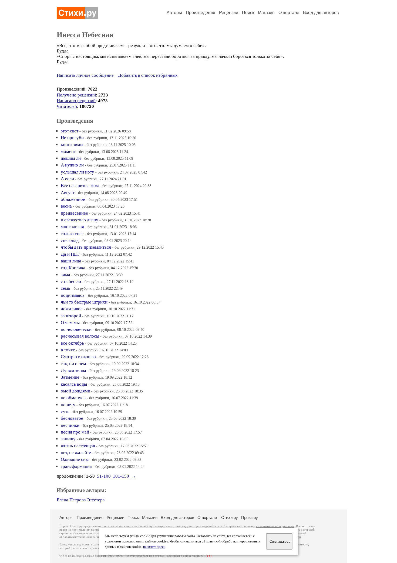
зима (65, 274)
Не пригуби (72, 137)
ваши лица (71, 261)
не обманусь (73, 397)
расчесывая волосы (80, 336)
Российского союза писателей (185, 555)
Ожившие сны (75, 459)
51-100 (104, 476)
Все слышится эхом (80, 185)
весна (66, 206)
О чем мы (70, 322)
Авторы (174, 12)
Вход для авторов (321, 12)
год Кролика (73, 267)
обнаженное (73, 199)
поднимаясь (73, 295)
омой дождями (75, 391)
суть (65, 411)
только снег (72, 233)
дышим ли (71, 158)
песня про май (75, 432)
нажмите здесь (154, 547)
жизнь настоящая (78, 445)
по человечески (76, 329)
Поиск (248, 12)
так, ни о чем (73, 363)
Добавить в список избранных (148, 75)
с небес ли (71, 281)
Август (68, 192)
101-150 (121, 476)
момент (68, 151)
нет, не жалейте (76, 452)
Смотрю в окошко (78, 356)
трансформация (76, 466)
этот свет (69, 131)
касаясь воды (74, 384)
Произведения (200, 12)
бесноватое (72, 418)
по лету (68, 404)
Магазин (266, 12)
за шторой (71, 315)
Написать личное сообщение (85, 75)
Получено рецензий (76, 95)
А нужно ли (72, 165)
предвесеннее (74, 213)
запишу (68, 438)
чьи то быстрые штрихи (84, 302)
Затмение (70, 377)
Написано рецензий (76, 100)
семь (65, 288)
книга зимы (72, 144)
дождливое (72, 308)
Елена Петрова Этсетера (81, 499)
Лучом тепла (73, 370)
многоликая (72, 226)
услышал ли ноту (77, 172)
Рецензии (228, 12)
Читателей (67, 106)
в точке (68, 349)
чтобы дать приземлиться (86, 247)
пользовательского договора (275, 526)
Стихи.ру (229, 517)
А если (67, 178)
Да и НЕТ (70, 254)
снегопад (70, 240)
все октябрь (72, 343)
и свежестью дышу (79, 219)
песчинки (70, 425)
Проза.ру (249, 517)
